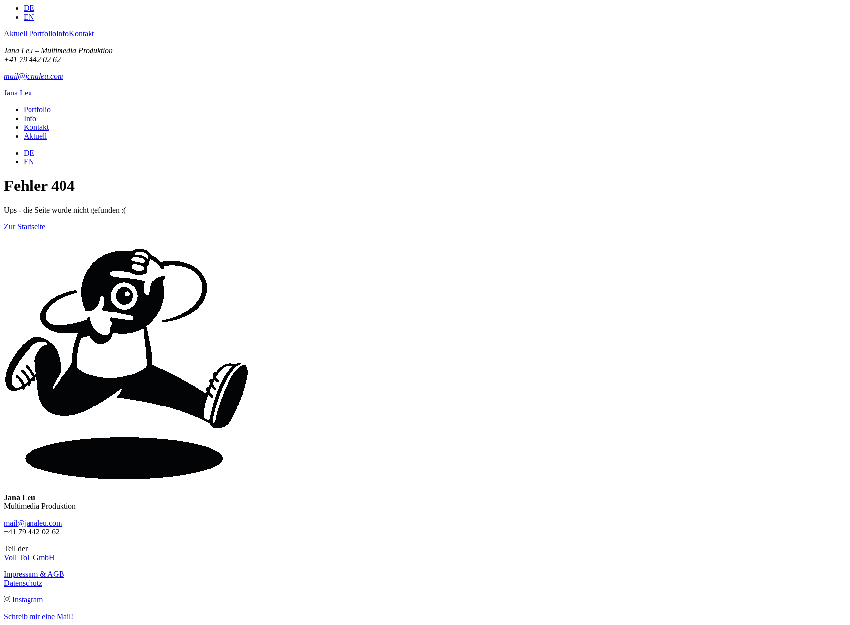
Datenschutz (23, 583)
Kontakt (81, 34)
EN (29, 17)
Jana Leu (18, 93)
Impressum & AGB (34, 574)
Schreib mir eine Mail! (38, 616)
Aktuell (15, 34)
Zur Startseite (24, 226)
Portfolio (42, 34)
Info (62, 34)
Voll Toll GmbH (29, 557)
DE (29, 8)
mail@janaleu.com (33, 76)
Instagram (26, 599)
